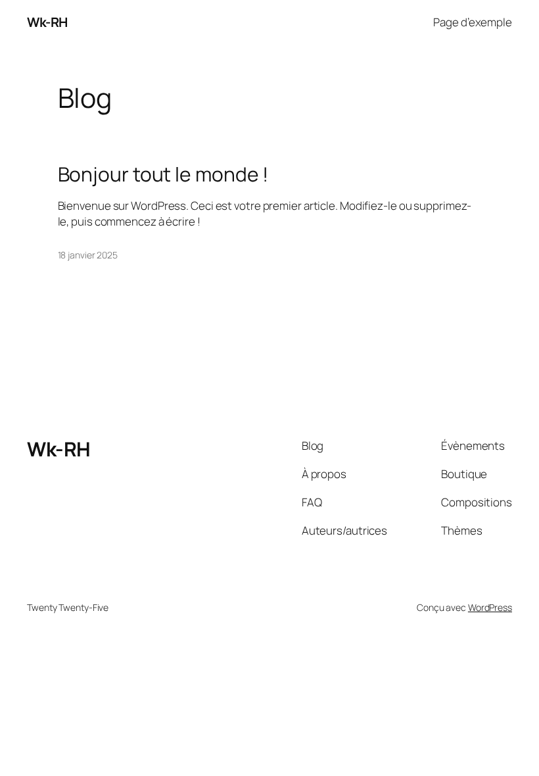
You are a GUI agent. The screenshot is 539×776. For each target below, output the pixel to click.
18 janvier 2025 (88, 255)
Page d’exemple (472, 22)
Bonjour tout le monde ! (163, 174)
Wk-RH (47, 22)
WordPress (490, 607)
